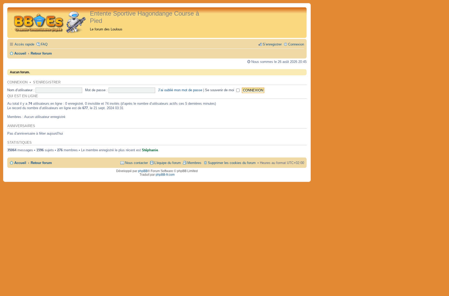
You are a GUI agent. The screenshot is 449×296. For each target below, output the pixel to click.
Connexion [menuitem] (296, 44)
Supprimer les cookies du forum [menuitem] (232, 163)
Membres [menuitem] (194, 163)
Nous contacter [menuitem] (136, 163)
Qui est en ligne (22, 96)
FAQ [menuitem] (44, 44)
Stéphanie (150, 150)
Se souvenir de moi (220, 90)
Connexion (17, 82)
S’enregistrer (47, 82)
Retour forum (41, 163)
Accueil (20, 163)
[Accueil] (49, 21)
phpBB (143, 171)
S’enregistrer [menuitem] (272, 44)
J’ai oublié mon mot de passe (180, 90)
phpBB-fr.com (165, 174)
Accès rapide (24, 44)
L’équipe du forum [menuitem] (167, 163)
